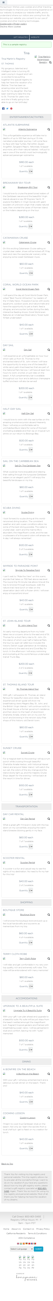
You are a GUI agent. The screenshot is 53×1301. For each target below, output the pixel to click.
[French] (32, 1243)
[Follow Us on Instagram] (29, 1262)
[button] (3, 2)
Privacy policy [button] (20, 24)
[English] (18, 1243)
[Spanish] (24, 1243)
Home (6, 1229)
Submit (38, 1249)
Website (35, 37)
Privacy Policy (43, 1229)
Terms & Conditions (37, 1233)
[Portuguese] (35, 1243)
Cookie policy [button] (6, 24)
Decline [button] (4, 26)
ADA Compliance (26, 1238)
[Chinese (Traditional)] (29, 1243)
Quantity (23, 171)
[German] (26, 1243)
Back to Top (7, 1164)
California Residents (16, 1233)
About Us (16, 1229)
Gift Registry (21, 37)
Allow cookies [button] (14, 26)
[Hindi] (21, 1243)
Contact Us (28, 1229)
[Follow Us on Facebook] (20, 1262)
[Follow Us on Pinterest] (33, 1262)
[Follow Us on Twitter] (24, 1262)
